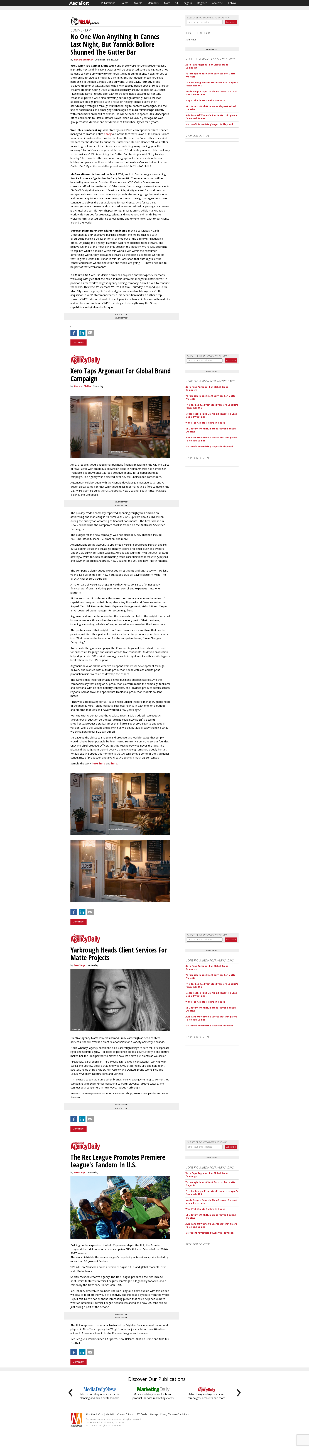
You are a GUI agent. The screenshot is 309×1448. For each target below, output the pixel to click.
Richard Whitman (83, 59)
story (108, 134)
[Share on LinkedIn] (82, 333)
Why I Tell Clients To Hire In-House (205, 100)
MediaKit (110, 1414)
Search (177, 3)
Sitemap (153, 1414)
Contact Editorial (125, 1414)
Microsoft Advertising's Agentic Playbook (209, 124)
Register (202, 3)
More (167, 3)
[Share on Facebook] (73, 333)
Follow (232, 3)
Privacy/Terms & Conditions (174, 1414)
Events (124, 3)
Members (153, 3)
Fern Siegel (79, 965)
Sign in (188, 3)
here (95, 763)
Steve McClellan (82, 386)
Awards (138, 3)
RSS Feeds (142, 1414)
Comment (78, 342)
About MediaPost (94, 1414)
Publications (108, 3)
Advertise (217, 3)
